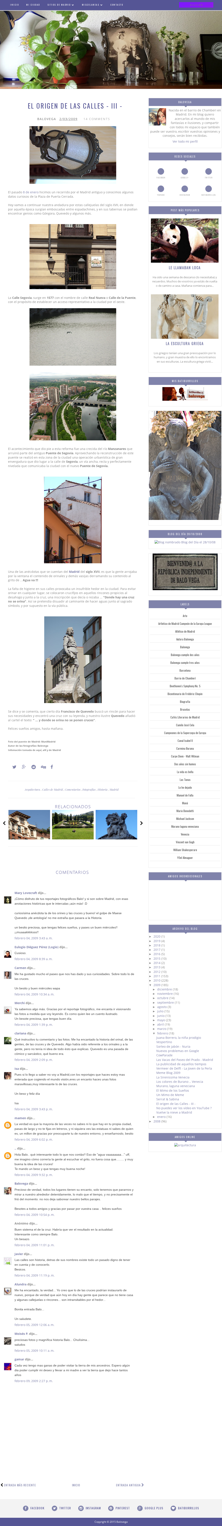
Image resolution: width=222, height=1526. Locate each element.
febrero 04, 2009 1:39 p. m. (34, 1025)
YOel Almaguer (185, 857)
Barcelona (185, 670)
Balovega (21, 1183)
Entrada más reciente (20, 1485)
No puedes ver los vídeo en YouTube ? (184, 1108)
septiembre (166, 1002)
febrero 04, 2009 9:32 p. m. (34, 1175)
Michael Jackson (185, 818)
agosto (162, 1007)
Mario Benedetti (185, 811)
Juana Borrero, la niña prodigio (178, 1038)
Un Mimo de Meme (170, 1095)
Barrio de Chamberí (185, 678)
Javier (19, 1254)
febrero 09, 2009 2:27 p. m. (34, 1381)
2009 (157, 985)
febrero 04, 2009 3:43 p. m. (34, 1109)
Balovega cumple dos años (185, 655)
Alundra (20, 1284)
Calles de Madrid (53, 789)
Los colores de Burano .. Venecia (179, 1082)
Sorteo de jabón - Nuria (173, 1046)
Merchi (20, 1003)
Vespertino (164, 1042)
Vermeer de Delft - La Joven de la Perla (184, 1068)
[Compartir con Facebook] (50, 767)
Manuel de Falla (185, 795)
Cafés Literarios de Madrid (185, 717)
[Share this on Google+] (22, 767)
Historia (103, 789)
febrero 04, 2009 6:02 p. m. (34, 1139)
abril (161, 1024)
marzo (162, 1029)
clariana (20, 1033)
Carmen (20, 968)
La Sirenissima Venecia (172, 1077)
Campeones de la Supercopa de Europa (185, 733)
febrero (163, 1033)
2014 (157, 963)
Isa (17, 1069)
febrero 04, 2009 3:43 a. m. (34, 938)
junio (161, 1016)
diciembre (165, 989)
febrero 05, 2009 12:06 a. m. (34, 1325)
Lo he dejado (185, 787)
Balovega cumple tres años (185, 662)
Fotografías (89, 789)
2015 (157, 958)
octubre (163, 998)
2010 (157, 980)
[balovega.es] (185, 399)
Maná (185, 803)
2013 (157, 967)
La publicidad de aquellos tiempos (181, 1064)
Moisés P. (21, 1334)
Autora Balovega (185, 639)
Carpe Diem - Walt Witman (185, 756)
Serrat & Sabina (167, 1099)
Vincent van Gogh (185, 842)
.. (15, 1148)
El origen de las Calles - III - (176, 1104)
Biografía (185, 701)
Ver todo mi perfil (185, 141)
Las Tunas (185, 779)
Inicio (76, 1485)
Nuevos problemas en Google (177, 1051)
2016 (157, 954)
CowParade (164, 1055)
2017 (157, 950)
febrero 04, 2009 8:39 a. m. (34, 959)
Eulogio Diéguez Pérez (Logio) (37, 947)
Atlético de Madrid (185, 631)
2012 (157, 972)
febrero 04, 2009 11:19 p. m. (35, 1275)
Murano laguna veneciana (185, 826)
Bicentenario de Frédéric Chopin (185, 694)
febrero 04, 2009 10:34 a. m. (34, 994)
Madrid (74, 572)
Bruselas (185, 709)
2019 (157, 941)
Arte (185, 616)
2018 (157, 945)
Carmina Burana (185, 748)
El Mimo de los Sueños (172, 1090)
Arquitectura (32, 789)
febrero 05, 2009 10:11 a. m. (34, 1350)
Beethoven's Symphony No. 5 (185, 686)
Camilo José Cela (185, 725)
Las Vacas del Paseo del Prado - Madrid (184, 1060)
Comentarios (73, 789)
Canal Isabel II (185, 740)
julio (160, 1011)
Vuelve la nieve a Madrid (174, 1112)
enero (161, 1117)
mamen (20, 1118)
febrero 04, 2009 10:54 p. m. (35, 1215)
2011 (157, 976)
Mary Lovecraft (26, 893)
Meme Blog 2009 (168, 1073)
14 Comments (96, 119)
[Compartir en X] (12, 767)
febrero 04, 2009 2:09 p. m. (34, 1060)
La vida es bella (185, 772)
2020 (157, 936)
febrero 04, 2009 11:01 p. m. (35, 1245)
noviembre (165, 994)
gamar (19, 1359)
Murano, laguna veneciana (175, 1086)
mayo (161, 1020)
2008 (157, 1121)
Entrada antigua (128, 1485)
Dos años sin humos (185, 764)
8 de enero (31, 192)
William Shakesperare (185, 850)
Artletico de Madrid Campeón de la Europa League (185, 623)
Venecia (185, 834)
